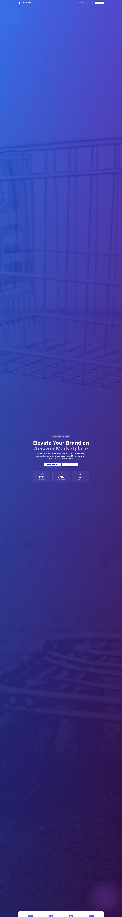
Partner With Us (52, 464)
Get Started (99, 2)
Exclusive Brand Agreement (85, 3)
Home (74, 3)
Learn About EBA (70, 464)
